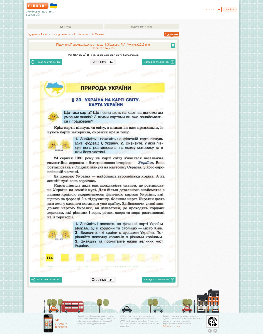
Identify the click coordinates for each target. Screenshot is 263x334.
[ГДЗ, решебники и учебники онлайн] (37, 6)
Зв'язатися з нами (171, 326)
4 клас (65, 26)
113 (48, 62)
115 (156, 62)
